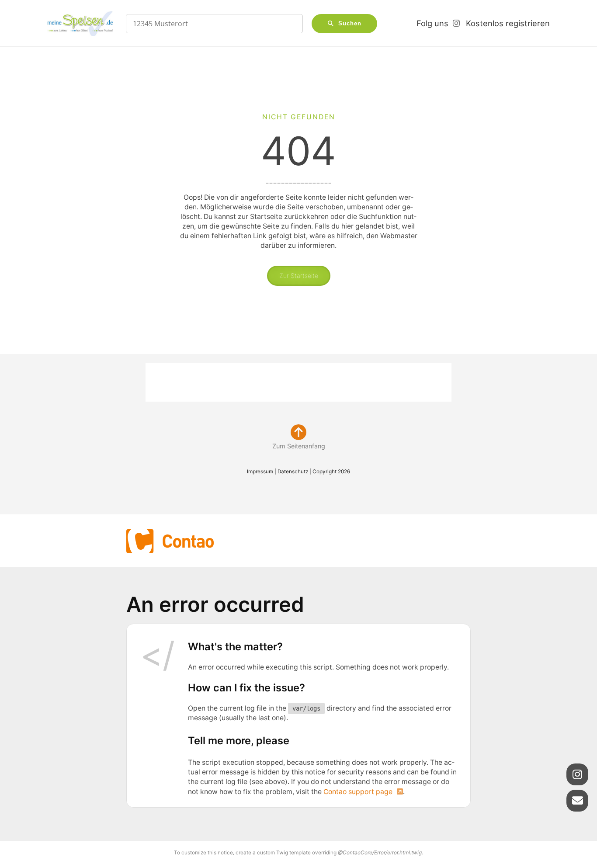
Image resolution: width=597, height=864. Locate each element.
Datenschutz (293, 471)
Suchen (349, 24)
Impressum (260, 471)
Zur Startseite (298, 275)
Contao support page (357, 792)
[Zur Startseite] (80, 23)
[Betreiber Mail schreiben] (577, 801)
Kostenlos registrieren (508, 23)
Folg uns (432, 23)
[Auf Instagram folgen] (577, 774)
